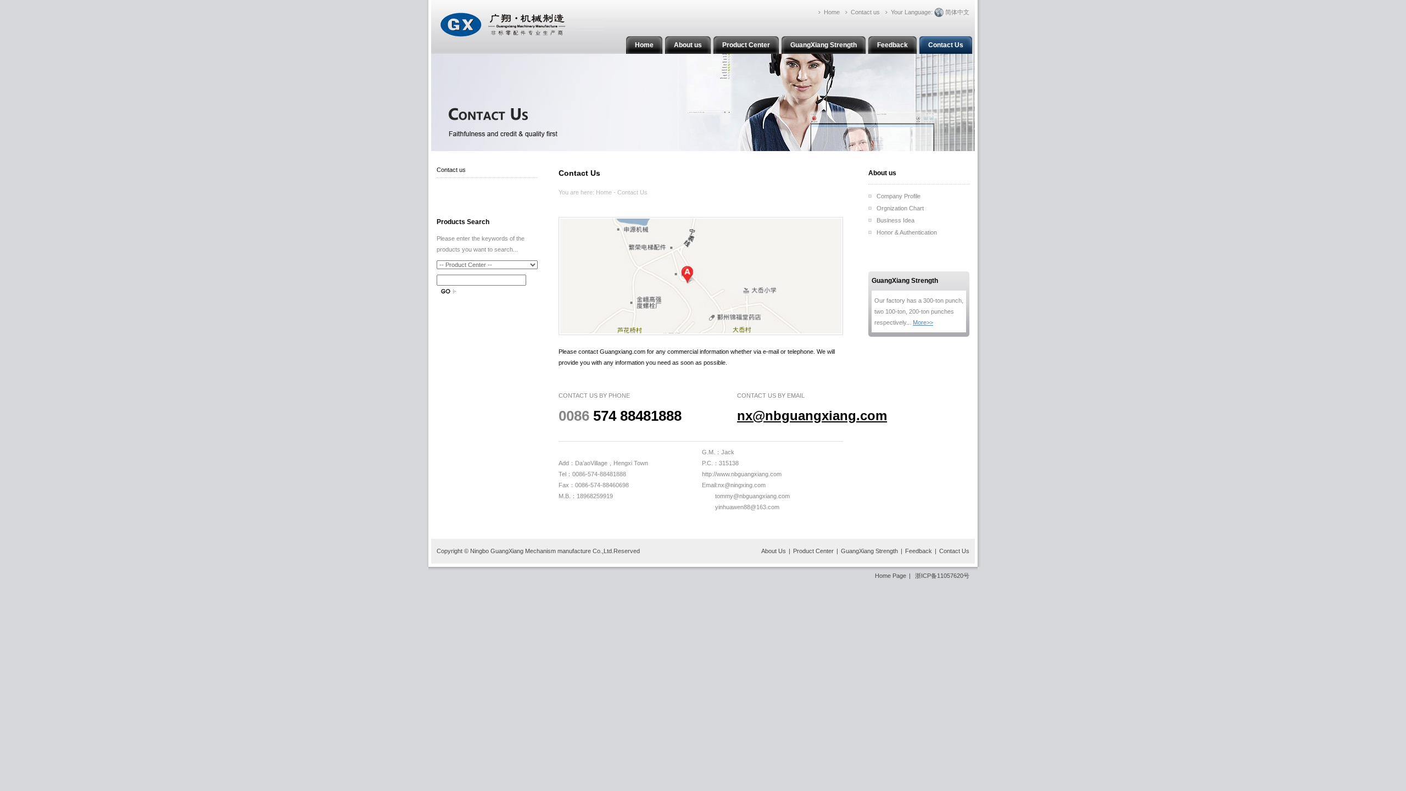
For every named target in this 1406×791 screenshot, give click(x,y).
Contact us (451, 169)
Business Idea (895, 220)
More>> (923, 322)
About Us (773, 551)
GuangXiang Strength (823, 45)
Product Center (746, 45)
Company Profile (898, 196)
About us (688, 45)
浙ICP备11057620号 (942, 575)
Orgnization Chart (900, 208)
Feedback (892, 45)
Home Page (890, 575)
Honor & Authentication (907, 232)
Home (644, 45)
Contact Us (945, 45)
